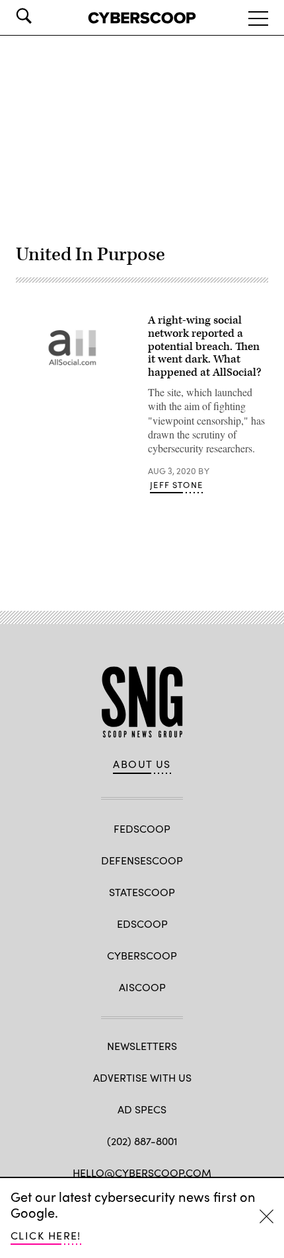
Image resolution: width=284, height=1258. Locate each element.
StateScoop (142, 892)
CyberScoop (142, 955)
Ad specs (142, 1109)
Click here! (46, 1235)
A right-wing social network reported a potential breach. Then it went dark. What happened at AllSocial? (205, 346)
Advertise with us (142, 1077)
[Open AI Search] (42, 16)
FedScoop (142, 828)
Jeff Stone (176, 485)
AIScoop (142, 987)
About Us (142, 764)
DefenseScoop (142, 860)
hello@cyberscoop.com (142, 1172)
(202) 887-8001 (142, 1141)
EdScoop (142, 923)
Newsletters (142, 1046)
